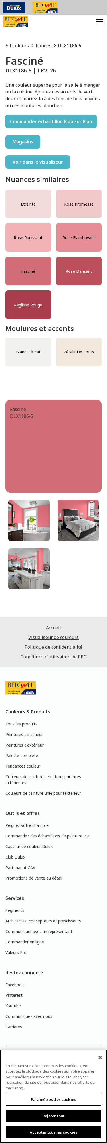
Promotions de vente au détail (33, 878)
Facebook (14, 984)
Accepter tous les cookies (53, 1132)
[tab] (29, 520)
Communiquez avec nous (28, 1016)
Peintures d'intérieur (24, 734)
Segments (14, 910)
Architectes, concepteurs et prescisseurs (43, 921)
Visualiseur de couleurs (53, 637)
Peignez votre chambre (27, 825)
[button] (98, 22)
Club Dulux (15, 857)
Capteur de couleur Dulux (29, 846)
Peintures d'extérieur (24, 745)
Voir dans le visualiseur (38, 162)
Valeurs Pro (16, 952)
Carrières (13, 1027)
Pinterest (14, 995)
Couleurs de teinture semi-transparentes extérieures (43, 779)
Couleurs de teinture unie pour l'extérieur (43, 793)
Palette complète (21, 755)
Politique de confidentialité (53, 647)
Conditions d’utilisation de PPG (54, 657)
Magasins (23, 142)
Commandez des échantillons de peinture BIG (48, 836)
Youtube (13, 1005)
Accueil (53, 628)
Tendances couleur (22, 766)
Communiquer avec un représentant (38, 931)
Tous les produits (21, 724)
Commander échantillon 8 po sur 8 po (51, 121)
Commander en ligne (24, 942)
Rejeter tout (54, 1115)
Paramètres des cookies (53, 1099)
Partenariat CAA (20, 867)
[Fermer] (100, 1057)
